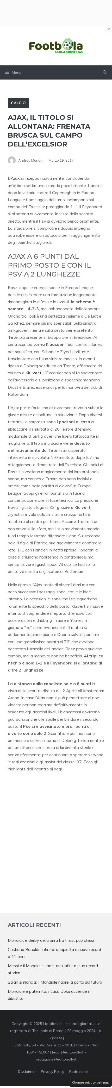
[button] (105, 72)
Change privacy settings (90, 1082)
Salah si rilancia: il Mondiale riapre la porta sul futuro (55, 982)
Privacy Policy (52, 1071)
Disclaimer (27, 1071)
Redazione (78, 1071)
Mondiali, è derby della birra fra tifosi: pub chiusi (51, 940)
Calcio (18, 102)
